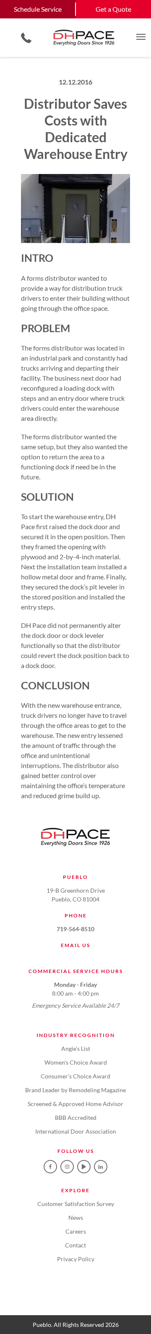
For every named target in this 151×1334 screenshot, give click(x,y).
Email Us (75, 945)
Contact (75, 1245)
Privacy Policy (75, 1258)
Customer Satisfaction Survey (75, 1203)
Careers (75, 1231)
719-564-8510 (75, 928)
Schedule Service (38, 9)
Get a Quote (113, 9)
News (75, 1217)
